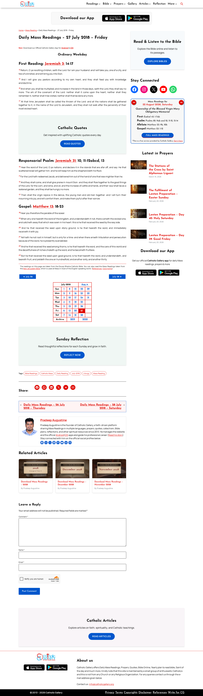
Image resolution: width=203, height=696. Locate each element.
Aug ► (85, 284)
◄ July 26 (28, 277)
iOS (66, 435)
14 (70, 315)
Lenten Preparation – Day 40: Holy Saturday (166, 216)
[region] (157, 121)
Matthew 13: (43, 207)
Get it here (178, 141)
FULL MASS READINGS (157, 135)
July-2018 (76, 373)
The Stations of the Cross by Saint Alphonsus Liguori (161, 170)
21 (75, 315)
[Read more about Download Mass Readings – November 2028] (109, 477)
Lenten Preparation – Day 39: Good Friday (166, 237)
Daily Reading (62, 373)
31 (88, 297)
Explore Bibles (157, 61)
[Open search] (181, 3)
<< (134, 102)
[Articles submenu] (150, 4)
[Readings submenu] (99, 4)
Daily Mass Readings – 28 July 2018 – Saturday (100, 407)
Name (22, 550)
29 (88, 289)
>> (181, 102)
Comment (23, 516)
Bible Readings (31, 373)
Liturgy (86, 373)
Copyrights (107, 268)
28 (82, 315)
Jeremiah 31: (65, 161)
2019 (72, 319)
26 (82, 306)
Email (21, 562)
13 (70, 311)
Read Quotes (72, 143)
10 (69, 297)
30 (88, 293)
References (97, 268)
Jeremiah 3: (54, 64)
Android (60, 435)
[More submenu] (176, 4)
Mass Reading (31, 30)
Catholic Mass (47, 373)
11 (69, 302)
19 (75, 306)
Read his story (115, 435)
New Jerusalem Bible (31, 268)
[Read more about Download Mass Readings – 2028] (36, 477)
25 (82, 302)
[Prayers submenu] (125, 4)
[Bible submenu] (110, 4)
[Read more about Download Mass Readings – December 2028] (72, 477)
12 (70, 306)
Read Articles (101, 636)
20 (75, 311)
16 (75, 293)
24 (82, 297)
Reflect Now (72, 354)
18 (75, 302)
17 (75, 297)
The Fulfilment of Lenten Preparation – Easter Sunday (163, 194)
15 (75, 289)
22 (82, 289)
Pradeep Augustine (53, 420)
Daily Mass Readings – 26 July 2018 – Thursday (44, 407)
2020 (85, 319)
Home (21, 30)
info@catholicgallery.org (101, 684)
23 (82, 293)
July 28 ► (117, 277)
